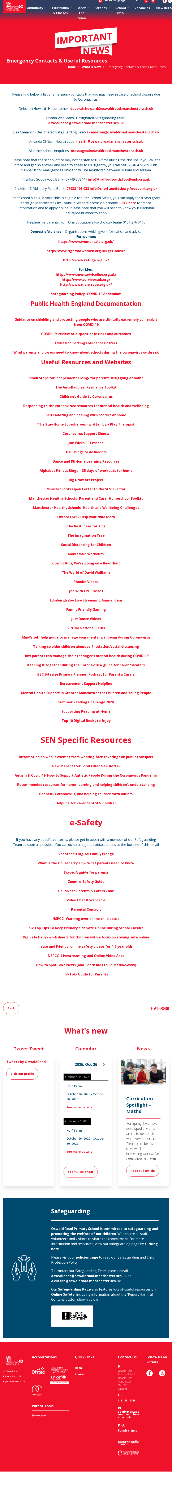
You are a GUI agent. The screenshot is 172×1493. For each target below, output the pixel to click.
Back (11, 1008)
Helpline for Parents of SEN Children (86, 803)
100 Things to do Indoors (86, 452)
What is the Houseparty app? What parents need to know (86, 863)
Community (34, 8)
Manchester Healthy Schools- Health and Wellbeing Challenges (86, 507)
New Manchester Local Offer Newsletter (86, 766)
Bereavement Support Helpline (86, 683)
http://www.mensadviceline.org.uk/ (86, 274)
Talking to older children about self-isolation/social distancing (86, 646)
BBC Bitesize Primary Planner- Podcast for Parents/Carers (86, 674)
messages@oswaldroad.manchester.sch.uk (107, 150)
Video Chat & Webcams (86, 900)
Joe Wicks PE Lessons (86, 442)
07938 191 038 (77, 188)
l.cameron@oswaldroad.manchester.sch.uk (123, 132)
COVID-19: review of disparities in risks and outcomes (86, 333)
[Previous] (68, 1064)
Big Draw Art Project (86, 480)
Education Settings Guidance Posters (86, 343)
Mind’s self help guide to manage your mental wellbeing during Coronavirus (86, 637)
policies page (86, 1257)
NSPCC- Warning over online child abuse (86, 918)
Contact (80, 1374)
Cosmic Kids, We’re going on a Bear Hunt (86, 563)
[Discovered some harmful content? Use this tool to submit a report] (72, 1316)
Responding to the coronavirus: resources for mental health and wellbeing (86, 405)
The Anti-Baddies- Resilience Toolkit (86, 387)
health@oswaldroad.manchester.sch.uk (109, 141)
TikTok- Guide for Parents (86, 974)
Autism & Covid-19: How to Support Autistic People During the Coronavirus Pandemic (86, 775)
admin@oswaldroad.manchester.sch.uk (128, 1414)
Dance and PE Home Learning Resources (86, 461)
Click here (127, 203)
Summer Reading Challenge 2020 (86, 702)
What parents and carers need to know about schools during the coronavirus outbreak (86, 352)
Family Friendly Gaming (86, 609)
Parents (100, 8)
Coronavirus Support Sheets (86, 433)
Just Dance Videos (86, 618)
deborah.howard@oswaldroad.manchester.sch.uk (111, 108)
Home (79, 1368)
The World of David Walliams (86, 572)
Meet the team (81, 13)
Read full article (143, 1171)
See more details (79, 1107)
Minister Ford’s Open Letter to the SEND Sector (86, 489)
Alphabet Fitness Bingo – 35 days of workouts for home (86, 470)
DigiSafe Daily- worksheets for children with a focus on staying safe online (86, 937)
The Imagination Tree (86, 535)
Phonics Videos (86, 581)
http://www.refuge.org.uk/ (86, 260)
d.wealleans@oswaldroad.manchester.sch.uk (86, 123)
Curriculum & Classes (60, 10)
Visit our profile (22, 1074)
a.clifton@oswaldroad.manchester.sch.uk (86, 1281)
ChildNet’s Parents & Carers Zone (86, 891)
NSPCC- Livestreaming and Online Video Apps (86, 955)
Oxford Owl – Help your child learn (86, 517)
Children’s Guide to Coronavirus (86, 396)
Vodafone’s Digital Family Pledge (86, 854)
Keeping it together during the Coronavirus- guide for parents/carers (86, 665)
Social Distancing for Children (86, 544)
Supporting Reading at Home (86, 711)
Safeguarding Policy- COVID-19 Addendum (86, 293)
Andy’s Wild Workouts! (86, 554)
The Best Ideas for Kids (86, 526)
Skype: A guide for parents (86, 872)
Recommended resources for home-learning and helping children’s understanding (86, 784)
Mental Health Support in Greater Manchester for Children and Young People (86, 693)
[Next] (103, 1064)
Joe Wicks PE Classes (86, 591)
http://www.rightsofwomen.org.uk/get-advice (86, 251)
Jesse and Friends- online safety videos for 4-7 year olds (86, 946)
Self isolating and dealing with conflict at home (86, 415)
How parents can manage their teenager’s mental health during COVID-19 (86, 655)
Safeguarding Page (74, 1289)
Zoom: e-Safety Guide (86, 881)
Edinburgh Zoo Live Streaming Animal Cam (86, 600)
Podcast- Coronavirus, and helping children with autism (86, 794)
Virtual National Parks (86, 628)
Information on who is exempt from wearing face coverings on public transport (86, 756)
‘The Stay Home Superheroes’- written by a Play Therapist (86, 424)
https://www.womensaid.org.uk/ (86, 241)
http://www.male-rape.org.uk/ (86, 284)
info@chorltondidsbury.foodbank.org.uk (124, 188)
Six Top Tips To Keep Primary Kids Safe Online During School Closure (86, 928)
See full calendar (80, 1172)
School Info (120, 10)
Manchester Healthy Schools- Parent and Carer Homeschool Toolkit (86, 498)
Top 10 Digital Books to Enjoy (86, 720)
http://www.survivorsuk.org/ (86, 279)
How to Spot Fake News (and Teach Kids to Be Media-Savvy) (86, 965)
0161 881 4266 (126, 1400)
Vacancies (142, 8)
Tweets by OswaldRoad (26, 1061)
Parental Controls (86, 909)
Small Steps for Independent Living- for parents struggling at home (86, 378)
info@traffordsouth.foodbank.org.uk (119, 179)
